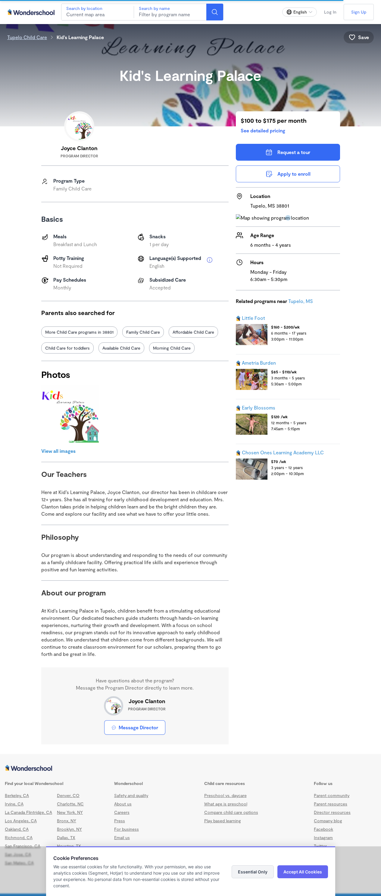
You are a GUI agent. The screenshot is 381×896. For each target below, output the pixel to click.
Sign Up (358, 11)
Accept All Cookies (302, 871)
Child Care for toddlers (67, 348)
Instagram (323, 837)
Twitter (320, 845)
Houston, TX (69, 845)
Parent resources (330, 803)
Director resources (332, 812)
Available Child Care (121, 348)
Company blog (328, 820)
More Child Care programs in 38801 (79, 332)
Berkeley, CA (17, 795)
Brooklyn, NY (69, 829)
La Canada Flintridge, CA (28, 812)
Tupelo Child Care (27, 37)
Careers (122, 812)
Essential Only (252, 871)
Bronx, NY (66, 820)
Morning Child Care (172, 348)
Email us (122, 837)
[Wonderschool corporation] (190, 768)
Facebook (323, 829)
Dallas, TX (66, 837)
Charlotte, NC (70, 803)
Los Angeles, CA (21, 820)
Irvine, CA (14, 803)
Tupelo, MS (300, 301)
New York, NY (70, 812)
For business (126, 829)
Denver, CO (68, 795)
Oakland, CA (17, 829)
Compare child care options (231, 812)
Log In (330, 11)
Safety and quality (131, 795)
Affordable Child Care (193, 332)
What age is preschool (225, 803)
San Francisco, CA (22, 845)
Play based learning (222, 820)
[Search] (214, 12)
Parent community (331, 795)
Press (119, 820)
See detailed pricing (263, 130)
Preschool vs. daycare (225, 795)
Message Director (138, 727)
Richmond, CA (19, 837)
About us (123, 803)
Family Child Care (143, 332)
